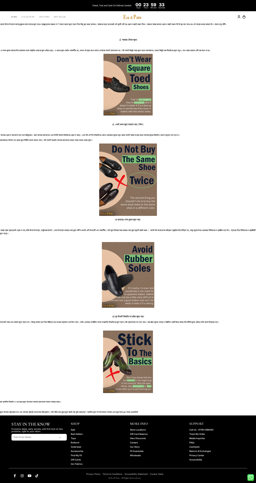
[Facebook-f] (14, 475)
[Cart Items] (244, 17)
